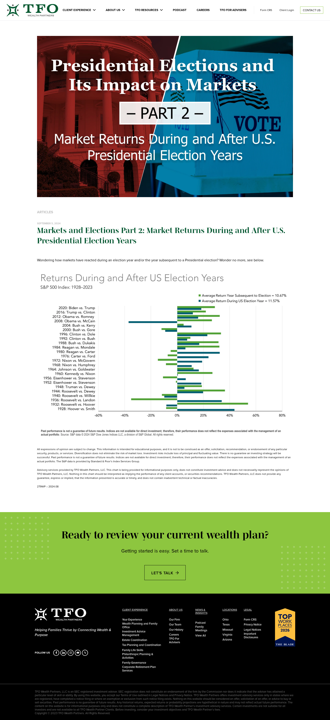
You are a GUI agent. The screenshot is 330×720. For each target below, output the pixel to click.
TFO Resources (146, 10)
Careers (203, 10)
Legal (248, 609)
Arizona (227, 639)
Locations (229, 609)
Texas (226, 624)
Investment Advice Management (133, 633)
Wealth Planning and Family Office (139, 625)
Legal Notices (252, 629)
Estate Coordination (134, 640)
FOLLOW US (42, 652)
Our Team (175, 624)
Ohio (225, 619)
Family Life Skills (132, 650)
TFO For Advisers (233, 10)
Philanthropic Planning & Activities (137, 655)
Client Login (286, 10)
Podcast (180, 10)
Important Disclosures (251, 635)
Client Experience (77, 10)
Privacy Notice (253, 624)
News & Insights (201, 611)
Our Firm (174, 619)
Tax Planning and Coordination (141, 645)
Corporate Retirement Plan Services (139, 668)
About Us (113, 10)
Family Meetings (201, 628)
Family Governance (134, 662)
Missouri (227, 629)
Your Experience (132, 619)
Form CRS (266, 10)
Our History (176, 629)
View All (200, 635)
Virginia (227, 634)
